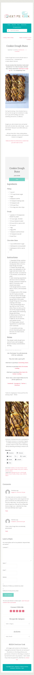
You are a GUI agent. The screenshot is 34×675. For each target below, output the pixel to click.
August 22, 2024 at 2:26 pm (18, 492)
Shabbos (26, 469)
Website (4, 577)
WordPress (18, 668)
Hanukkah (11, 469)
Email (4, 570)
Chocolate (17, 467)
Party (19, 469)
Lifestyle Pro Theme (19, 666)
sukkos (6, 475)
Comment (5, 547)
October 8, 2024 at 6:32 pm (18, 521)
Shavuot (7, 470)
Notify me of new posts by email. (11, 590)
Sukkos (11, 470)
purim (22, 469)
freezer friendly (12, 474)
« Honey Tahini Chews (8, 37)
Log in (22, 668)
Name (4, 563)
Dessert (21, 467)
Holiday (15, 469)
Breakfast (13, 467)
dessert (6, 474)
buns (18, 472)
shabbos (25, 474)
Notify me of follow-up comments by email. (13, 586)
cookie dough (23, 472)
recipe (21, 474)
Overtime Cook (17, 15)
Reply (6, 511)
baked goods (14, 472)
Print (17, 179)
